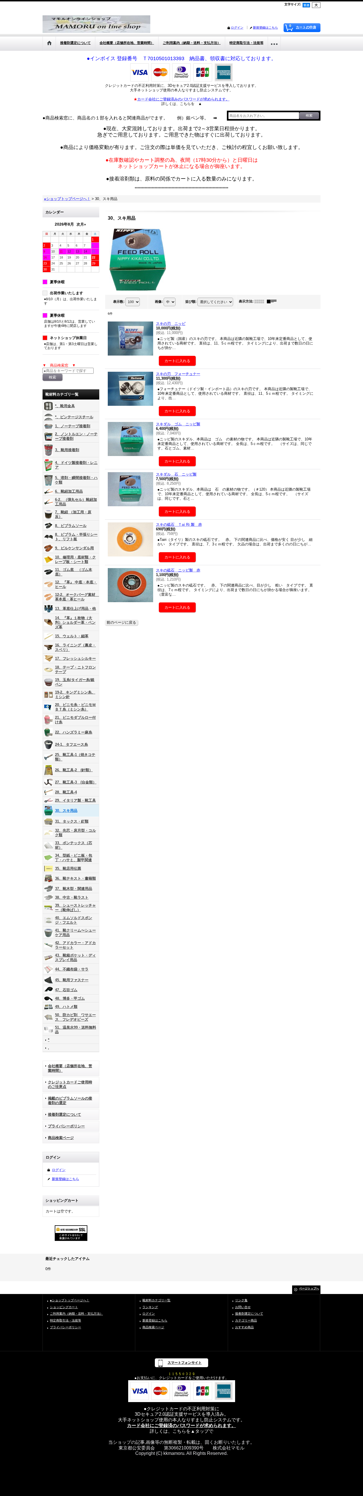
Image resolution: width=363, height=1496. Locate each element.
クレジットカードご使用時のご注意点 (70, 1084)
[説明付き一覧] (273, 301)
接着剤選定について (64, 1114)
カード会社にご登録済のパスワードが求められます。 (181, 1425)
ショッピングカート (64, 1307)
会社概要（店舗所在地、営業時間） (70, 1068)
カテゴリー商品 (246, 1320)
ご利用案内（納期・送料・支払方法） (76, 1313)
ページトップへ (309, 1288)
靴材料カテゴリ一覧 (156, 1300)
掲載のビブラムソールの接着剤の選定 (70, 1100)
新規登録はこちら (265, 27)
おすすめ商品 (244, 1327)
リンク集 (241, 1300)
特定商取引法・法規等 (65, 1320)
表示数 (118, 302)
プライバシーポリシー (66, 1126)
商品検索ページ (61, 1138)
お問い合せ (243, 1307)
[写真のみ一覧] (260, 301)
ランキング (150, 1307)
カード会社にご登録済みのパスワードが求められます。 (183, 99)
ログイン (237, 27)
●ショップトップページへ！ (69, 1300)
